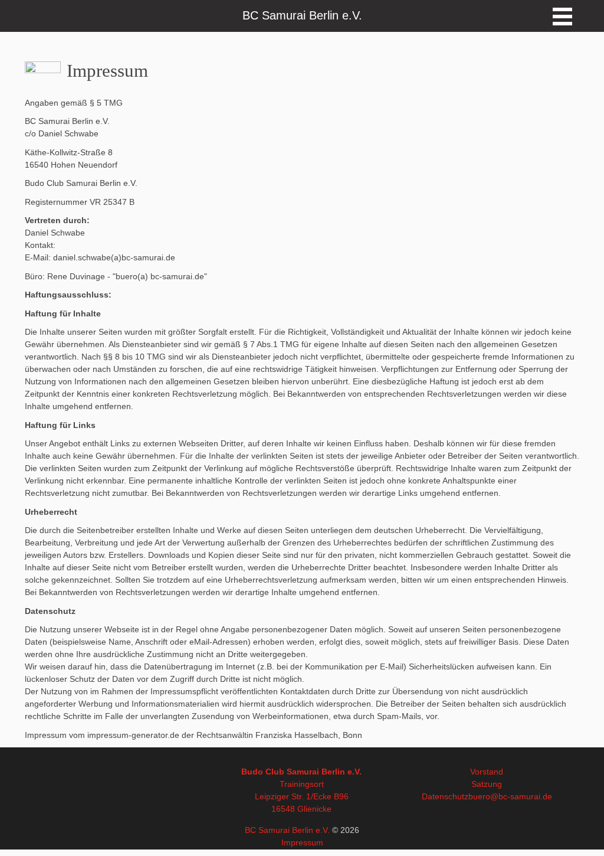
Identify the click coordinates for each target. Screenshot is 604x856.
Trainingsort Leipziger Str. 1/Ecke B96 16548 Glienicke (302, 796)
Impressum (302, 842)
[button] (562, 16)
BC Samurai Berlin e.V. (287, 830)
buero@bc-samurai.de (510, 796)
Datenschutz (445, 796)
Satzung (486, 784)
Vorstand (486, 771)
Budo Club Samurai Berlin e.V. (301, 771)
